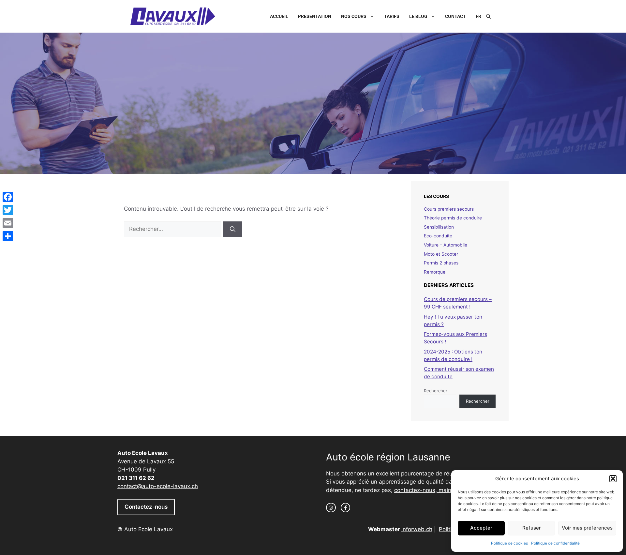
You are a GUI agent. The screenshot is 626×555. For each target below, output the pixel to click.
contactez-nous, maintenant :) (433, 490)
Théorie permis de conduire (453, 217)
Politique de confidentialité (555, 543)
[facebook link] (345, 508)
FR (478, 16)
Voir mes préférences (587, 528)
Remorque (434, 272)
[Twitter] (7, 210)
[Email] (7, 223)
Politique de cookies (509, 543)
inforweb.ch (416, 529)
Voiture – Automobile (445, 245)
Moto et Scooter (441, 254)
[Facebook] (7, 196)
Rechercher (435, 390)
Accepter (481, 528)
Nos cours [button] (353, 16)
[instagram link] (331, 508)
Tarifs (391, 16)
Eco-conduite (438, 235)
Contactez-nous (146, 506)
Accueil (279, 16)
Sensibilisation (439, 227)
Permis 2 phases (441, 262)
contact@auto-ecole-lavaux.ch (157, 486)
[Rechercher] (232, 229)
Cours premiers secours (449, 209)
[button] (613, 478)
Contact (455, 16)
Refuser (531, 528)
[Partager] (7, 236)
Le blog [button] (418, 16)
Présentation (314, 16)
